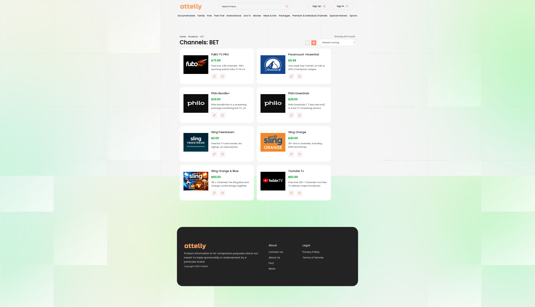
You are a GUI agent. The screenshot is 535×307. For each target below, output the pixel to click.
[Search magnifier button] (286, 6)
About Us (274, 257)
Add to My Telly (222, 76)
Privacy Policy (310, 252)
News (272, 268)
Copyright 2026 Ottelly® (196, 266)
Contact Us (276, 252)
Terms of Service (313, 257)
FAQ (271, 263)
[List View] (313, 42)
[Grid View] (307, 42)
